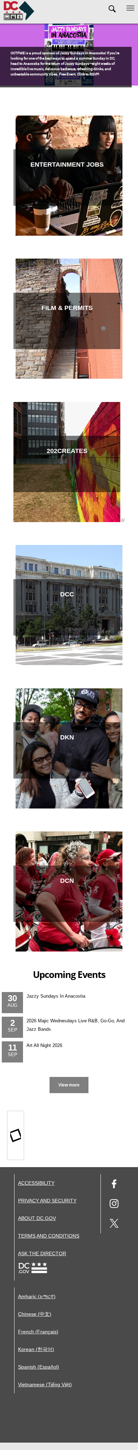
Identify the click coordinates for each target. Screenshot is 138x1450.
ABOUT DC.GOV (37, 1218)
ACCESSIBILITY (36, 1183)
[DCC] (69, 663)
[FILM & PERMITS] (69, 377)
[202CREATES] (66, 520)
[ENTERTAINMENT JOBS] (69, 234)
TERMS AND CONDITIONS (48, 1236)
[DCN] (69, 950)
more (69, 1078)
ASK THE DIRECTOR (42, 1253)
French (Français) (38, 1331)
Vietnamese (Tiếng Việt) (45, 1384)
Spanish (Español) (38, 1367)
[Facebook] (114, 1185)
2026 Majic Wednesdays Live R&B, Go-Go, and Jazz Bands (76, 1025)
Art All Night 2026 (44, 1045)
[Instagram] (114, 1205)
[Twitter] (114, 1224)
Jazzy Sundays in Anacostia (56, 996)
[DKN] (69, 807)
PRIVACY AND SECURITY (47, 1200)
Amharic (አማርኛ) (37, 1296)
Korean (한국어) (36, 1349)
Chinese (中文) (34, 1314)
